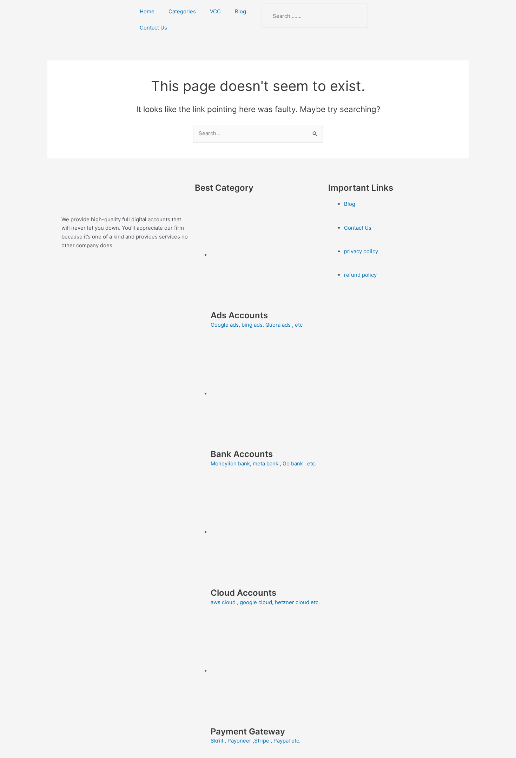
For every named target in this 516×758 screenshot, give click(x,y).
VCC (215, 11)
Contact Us (153, 27)
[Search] (356, 16)
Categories (182, 11)
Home (147, 11)
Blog (240, 11)
